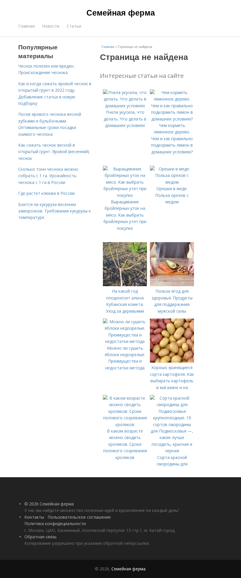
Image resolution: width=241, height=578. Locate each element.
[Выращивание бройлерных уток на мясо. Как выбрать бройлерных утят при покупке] (125, 195)
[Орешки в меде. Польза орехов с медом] (172, 182)
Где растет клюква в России (46, 193)
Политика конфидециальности (55, 523)
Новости (50, 26)
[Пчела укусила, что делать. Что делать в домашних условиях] (125, 105)
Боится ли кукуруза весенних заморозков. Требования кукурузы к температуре (54, 211)
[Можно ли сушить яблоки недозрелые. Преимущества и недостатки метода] (125, 341)
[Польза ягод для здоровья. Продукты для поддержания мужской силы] (172, 284)
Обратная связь (40, 537)
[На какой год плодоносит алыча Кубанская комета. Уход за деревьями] (125, 284)
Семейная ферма (120, 12)
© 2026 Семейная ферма (49, 504)
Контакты (34, 517)
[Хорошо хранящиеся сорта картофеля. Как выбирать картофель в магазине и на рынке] (172, 361)
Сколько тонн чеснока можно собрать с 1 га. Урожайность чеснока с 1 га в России (48, 175)
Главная (26, 26)
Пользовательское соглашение (79, 517)
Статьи (74, 26)
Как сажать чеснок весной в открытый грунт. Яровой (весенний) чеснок (53, 151)
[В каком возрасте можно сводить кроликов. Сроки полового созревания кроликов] (125, 424)
